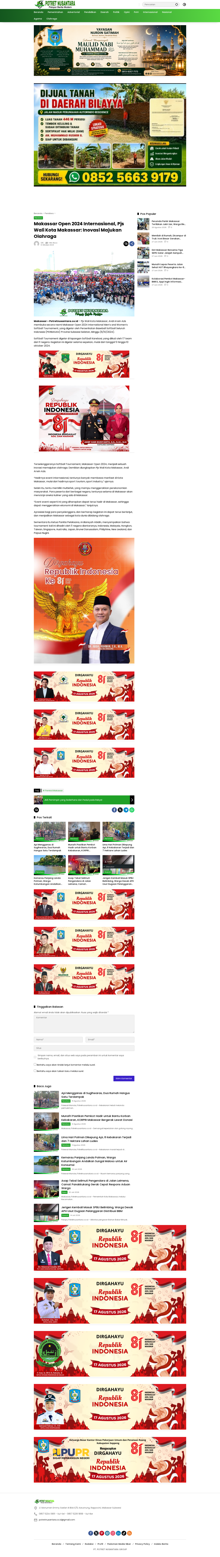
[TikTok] (124, 1533)
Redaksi (89, 1543)
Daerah (108, 872)
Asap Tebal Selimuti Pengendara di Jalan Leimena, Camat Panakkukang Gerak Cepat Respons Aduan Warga (83, 881)
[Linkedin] (118, 1533)
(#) (42, 243)
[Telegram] (126, 809)
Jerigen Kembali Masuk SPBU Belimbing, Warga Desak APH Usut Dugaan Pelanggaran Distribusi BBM (118, 881)
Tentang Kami (73, 1543)
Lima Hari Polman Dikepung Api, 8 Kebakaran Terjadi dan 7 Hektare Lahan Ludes (118, 847)
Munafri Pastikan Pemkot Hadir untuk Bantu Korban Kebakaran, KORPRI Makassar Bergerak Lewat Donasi (82, 847)
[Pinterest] (101, 1533)
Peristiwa (38, 218)
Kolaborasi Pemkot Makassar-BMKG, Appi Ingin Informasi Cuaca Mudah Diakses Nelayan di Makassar (169, 280)
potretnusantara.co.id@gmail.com (57, 1519)
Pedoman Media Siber (119, 1543)
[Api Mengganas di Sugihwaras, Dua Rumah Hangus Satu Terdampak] (50, 832)
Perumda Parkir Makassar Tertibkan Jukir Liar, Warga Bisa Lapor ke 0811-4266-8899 (169, 223)
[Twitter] (120, 809)
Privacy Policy (142, 1543)
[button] (177, 4)
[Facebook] (114, 809)
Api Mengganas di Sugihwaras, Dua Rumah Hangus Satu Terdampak (47, 847)
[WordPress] (107, 1533)
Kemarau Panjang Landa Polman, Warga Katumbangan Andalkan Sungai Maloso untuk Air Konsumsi (47, 881)
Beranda (56, 1543)
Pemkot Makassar (54, 790)
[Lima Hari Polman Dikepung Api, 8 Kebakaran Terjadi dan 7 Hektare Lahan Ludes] (118, 832)
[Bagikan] (131, 243)
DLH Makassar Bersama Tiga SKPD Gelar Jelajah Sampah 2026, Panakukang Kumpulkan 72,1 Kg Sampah (168, 251)
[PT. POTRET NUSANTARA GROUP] (55, 4)
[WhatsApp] (131, 809)
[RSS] (129, 1533)
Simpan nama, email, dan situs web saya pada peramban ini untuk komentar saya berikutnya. (81, 1057)
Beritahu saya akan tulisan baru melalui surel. (60, 1071)
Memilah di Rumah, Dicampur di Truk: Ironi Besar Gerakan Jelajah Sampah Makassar (169, 237)
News (72, 872)
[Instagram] (112, 1533)
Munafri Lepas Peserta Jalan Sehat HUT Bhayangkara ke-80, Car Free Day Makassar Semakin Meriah (169, 266)
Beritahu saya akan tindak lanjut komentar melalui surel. (66, 1064)
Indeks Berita (161, 1543)
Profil (100, 1543)
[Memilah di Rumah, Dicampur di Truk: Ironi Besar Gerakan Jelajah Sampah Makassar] (143, 238)
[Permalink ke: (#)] (37, 243)
